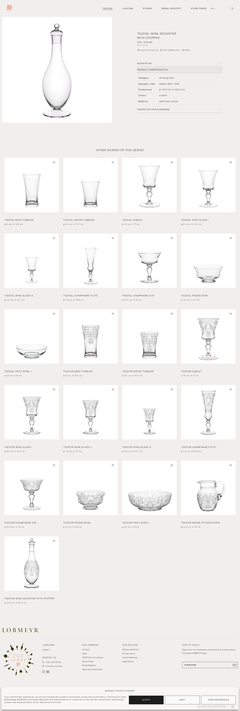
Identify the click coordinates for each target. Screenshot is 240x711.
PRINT (188, 50)
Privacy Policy (128, 654)
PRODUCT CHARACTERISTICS (152, 70)
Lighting (127, 8)
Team (84, 654)
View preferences (218, 700)
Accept (146, 700)
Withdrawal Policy (130, 650)
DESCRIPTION (144, 63)
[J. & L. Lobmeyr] (9, 8)
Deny (182, 700)
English (45, 650)
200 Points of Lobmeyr (92, 657)
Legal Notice (128, 661)
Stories (147, 8)
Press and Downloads (92, 669)
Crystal (108, 8)
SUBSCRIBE (190, 665)
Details (31, 219)
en (212, 8)
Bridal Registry (171, 8)
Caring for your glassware (153, 109)
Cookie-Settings (130, 657)
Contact (86, 650)
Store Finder (199, 8)
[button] (60, 70)
